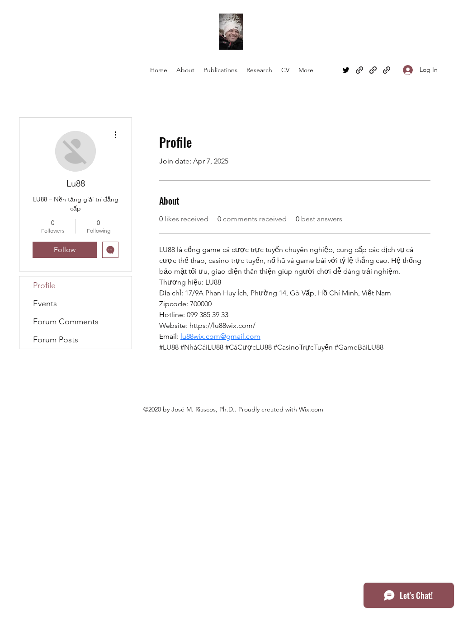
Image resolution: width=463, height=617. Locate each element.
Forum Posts (55, 340)
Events (45, 303)
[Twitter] (345, 70)
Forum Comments (66, 322)
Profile (44, 285)
